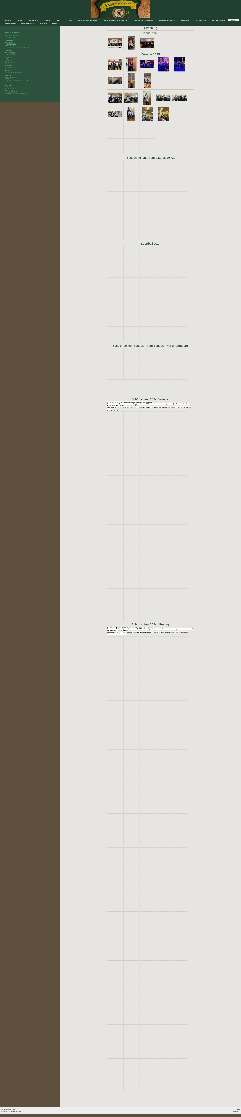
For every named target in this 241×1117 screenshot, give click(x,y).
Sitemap (14, 1109)
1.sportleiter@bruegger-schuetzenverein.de (16, 80)
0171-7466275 (12, 45)
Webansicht (236, 1111)
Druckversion (7, 1109)
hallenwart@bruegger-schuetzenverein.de (16, 93)
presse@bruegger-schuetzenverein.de (15, 72)
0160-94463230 (13, 92)
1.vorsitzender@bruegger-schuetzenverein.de (17, 47)
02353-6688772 (11, 44)
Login (238, 1109)
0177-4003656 (12, 54)
